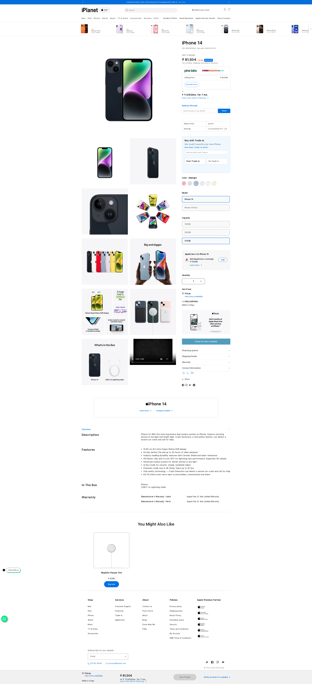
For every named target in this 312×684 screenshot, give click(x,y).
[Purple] (202, 183)
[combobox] (150, 10)
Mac (89, 606)
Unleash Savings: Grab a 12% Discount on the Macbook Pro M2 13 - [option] (156, 2)
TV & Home (93, 629)
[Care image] (187, 260)
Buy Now (182, 2)
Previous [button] (83, 2)
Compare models (163, 411)
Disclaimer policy (177, 620)
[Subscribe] (125, 657)
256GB (188, 232)
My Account (175, 633)
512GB (188, 241)
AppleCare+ (120, 620)
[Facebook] (183, 385)
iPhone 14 (189, 199)
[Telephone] (188, 373)
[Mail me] (192, 373)
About (145, 615)
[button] (83, 18)
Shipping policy (176, 611)
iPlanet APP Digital (217, 668)
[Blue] (190, 183)
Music (90, 624)
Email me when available (206, 341)
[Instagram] (187, 385)
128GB (188, 224)
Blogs (144, 620)
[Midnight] (196, 183)
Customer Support (123, 606)
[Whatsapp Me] (184, 373)
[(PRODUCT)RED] (184, 183)
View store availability (194, 296)
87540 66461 (96, 663)
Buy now (111, 584)
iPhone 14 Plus (191, 207)
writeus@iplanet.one (117, 663)
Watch (90, 620)
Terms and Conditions (179, 629)
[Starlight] (208, 183)
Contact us (147, 606)
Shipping (196, 63)
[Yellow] (214, 183)
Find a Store (147, 611)
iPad (89, 611)
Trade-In (118, 615)
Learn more (144, 411)
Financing (119, 611)
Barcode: (200, 48)
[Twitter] (190, 385)
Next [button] (229, 2)
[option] (95, 29)
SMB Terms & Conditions (180, 638)
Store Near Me (148, 624)
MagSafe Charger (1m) (111, 573)
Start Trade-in (193, 161)
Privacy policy (176, 606)
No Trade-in (214, 161)
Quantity (186, 275)
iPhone (91, 615)
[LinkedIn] (194, 385)
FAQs (144, 629)
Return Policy (175, 615)
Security (173, 624)
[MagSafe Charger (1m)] (111, 550)
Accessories (93, 633)
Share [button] (187, 379)
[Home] (90, 10)
